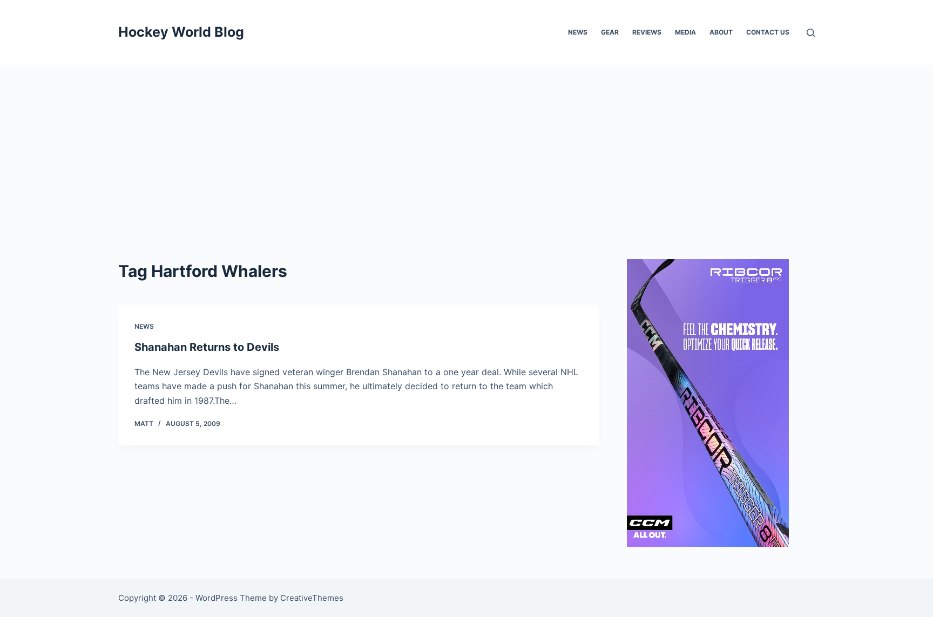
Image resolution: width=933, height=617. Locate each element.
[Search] (811, 33)
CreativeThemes (311, 598)
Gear (610, 32)
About (721, 32)
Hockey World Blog (181, 32)
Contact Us (767, 32)
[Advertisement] (466, 145)
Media (685, 32)
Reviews (646, 32)
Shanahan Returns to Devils (206, 347)
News (577, 32)
